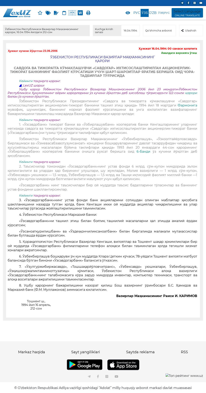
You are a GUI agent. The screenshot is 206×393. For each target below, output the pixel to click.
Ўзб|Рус (164, 12)
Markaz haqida (31, 352)
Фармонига (187, 105)
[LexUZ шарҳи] (56, 13)
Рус (136, 13)
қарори (191, 93)
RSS (184, 352)
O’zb (153, 13)
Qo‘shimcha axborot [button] (158, 30)
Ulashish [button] (190, 30)
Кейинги (26, 81)
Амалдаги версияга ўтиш (179, 52)
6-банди (145, 151)
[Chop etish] (88, 13)
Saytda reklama (140, 352)
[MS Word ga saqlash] (80, 13)
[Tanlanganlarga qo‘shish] (40, 13)
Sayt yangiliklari (85, 352)
